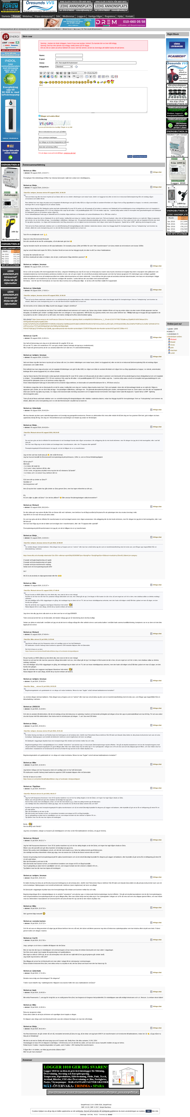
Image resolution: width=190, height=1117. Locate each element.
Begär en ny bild (66, 127)
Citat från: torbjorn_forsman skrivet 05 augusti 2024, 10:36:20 (45, 192)
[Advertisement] (177, 277)
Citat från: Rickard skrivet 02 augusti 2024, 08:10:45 (41, 432)
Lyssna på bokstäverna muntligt (49, 127)
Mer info (155, 1111)
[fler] (41, 85)
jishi (172, 348)
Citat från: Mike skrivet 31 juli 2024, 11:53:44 (39, 639)
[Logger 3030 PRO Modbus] (93, 1076)
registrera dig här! (70, 153)
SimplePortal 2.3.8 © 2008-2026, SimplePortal (96, 1104)
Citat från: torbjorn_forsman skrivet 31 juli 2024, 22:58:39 (43, 543)
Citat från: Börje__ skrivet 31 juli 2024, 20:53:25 (40, 686)
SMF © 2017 (94, 1107)
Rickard (173, 339)
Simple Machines (105, 1107)
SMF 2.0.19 (85, 1107)
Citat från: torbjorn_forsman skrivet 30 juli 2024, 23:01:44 (43, 731)
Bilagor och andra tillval (50, 116)
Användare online (175, 337)
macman (174, 350)
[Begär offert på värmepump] (93, 1092)
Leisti (173, 353)
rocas (173, 345)
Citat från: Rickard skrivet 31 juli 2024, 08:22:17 (40, 793)
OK (148, 1111)
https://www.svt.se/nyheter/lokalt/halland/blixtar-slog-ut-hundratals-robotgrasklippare (52, 651)
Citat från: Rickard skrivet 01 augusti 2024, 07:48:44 (41, 590)
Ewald (173, 342)
